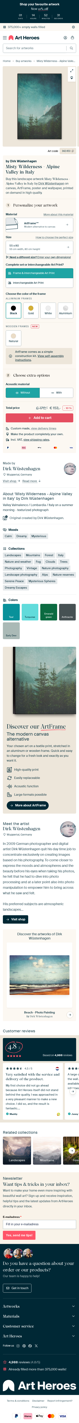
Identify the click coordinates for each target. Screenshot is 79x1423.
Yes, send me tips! (19, 1235)
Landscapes (13, 555)
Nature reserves (63, 574)
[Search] (71, 48)
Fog (38, 561)
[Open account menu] (65, 38)
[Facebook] (30, 1346)
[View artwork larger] (71, 70)
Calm (8, 536)
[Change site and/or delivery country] (73, 27)
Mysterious (38, 536)
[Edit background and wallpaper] (71, 78)
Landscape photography (21, 574)
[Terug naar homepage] (24, 37)
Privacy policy (39, 1407)
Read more (30, 481)
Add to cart (42, 417)
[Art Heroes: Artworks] (74, 1306)
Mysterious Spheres (42, 581)
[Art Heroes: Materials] (74, 1316)
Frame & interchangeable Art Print (34, 273)
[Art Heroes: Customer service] (74, 1326)
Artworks (11, 1306)
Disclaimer (38, 1400)
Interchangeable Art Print (28, 282)
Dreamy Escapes (16, 587)
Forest (49, 555)
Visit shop (10, 481)
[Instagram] (18, 1346)
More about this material (58, 214)
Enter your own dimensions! (40, 257)
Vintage (32, 568)
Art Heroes (12, 1336)
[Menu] (5, 38)
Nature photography (55, 568)
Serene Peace (14, 581)
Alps (45, 574)
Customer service (18, 1326)
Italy (60, 555)
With (59, 392)
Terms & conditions (18, 1400)
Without (25, 392)
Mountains (33, 555)
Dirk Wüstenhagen (23, 161)
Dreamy (21, 536)
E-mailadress (12, 1216)
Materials (11, 1316)
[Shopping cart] (72, 37)
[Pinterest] (24, 1346)
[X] (36, 1346)
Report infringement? (59, 1400)
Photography (13, 568)
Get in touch (20, 1288)
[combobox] (34, 48)
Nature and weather (18, 561)
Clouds (50, 561)
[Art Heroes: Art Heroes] (74, 1336)
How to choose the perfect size (54, 237)
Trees (63, 561)
